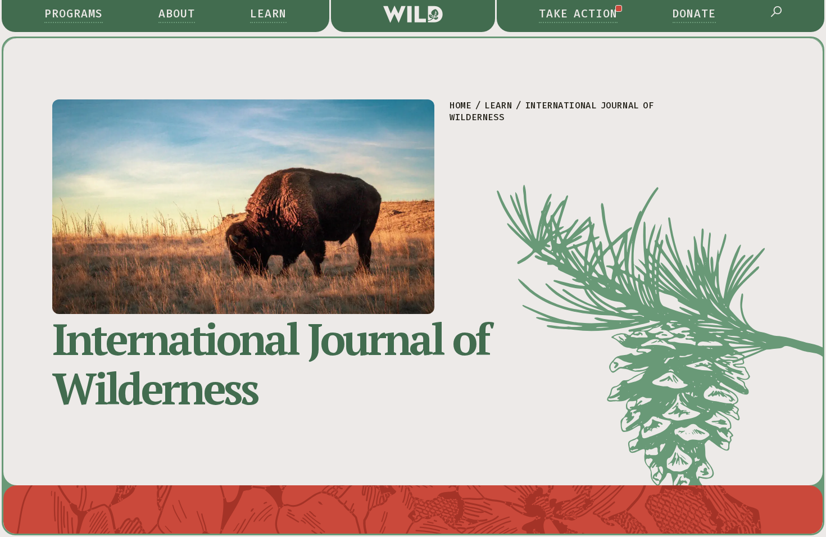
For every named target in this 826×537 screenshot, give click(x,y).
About (176, 13)
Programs (73, 13)
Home (460, 105)
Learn (268, 13)
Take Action (578, 13)
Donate (694, 13)
